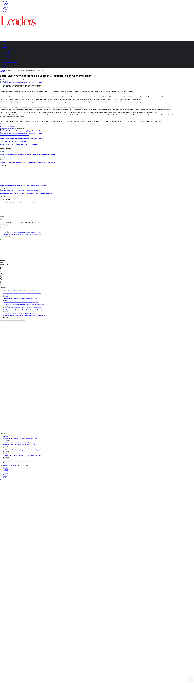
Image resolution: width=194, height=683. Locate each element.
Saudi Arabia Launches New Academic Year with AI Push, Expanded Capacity (27, 155)
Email (2, 219)
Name (2, 216)
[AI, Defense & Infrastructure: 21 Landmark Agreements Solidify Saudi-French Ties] (21, 313)
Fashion (7, 58)
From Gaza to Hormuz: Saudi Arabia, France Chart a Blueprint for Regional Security (24, 310)
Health (7, 60)
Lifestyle (6, 53)
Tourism (8, 52)
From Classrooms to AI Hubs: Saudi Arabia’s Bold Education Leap (23, 186)
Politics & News (8, 43)
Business (5, 44)
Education (5, 70)
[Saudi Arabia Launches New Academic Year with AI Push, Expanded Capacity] (2, 151)
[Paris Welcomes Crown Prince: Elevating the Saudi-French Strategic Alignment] (20, 302)
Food (7, 59)
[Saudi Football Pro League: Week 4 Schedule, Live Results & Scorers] (5, 458)
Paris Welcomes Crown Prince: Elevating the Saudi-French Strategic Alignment (23, 304)
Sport (4, 45)
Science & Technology (10, 62)
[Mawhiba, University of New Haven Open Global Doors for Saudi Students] (19, 190)
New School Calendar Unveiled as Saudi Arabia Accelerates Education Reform (28, 162)
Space (7, 51)
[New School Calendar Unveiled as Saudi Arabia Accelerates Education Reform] (2, 159)
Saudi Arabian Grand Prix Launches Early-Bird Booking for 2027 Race (20, 444)
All (6, 48)
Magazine (5, 4)
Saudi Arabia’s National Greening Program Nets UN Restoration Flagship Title (23, 450)
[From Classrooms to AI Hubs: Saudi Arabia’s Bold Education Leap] (15, 182)
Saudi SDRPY (11, 126)
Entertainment (9, 56)
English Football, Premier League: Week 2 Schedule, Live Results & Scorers (22, 455)
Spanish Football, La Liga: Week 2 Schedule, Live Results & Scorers (20, 298)
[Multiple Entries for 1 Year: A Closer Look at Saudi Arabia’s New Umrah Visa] (20, 290)
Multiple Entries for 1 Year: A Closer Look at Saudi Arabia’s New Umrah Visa (22, 293)
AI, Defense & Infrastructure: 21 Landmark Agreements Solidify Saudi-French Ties (24, 315)
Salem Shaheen (3, 79)
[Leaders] (18, 25)
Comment (3, 214)
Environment (9, 49)
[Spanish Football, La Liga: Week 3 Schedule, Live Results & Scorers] (5, 436)
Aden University (4, 126)
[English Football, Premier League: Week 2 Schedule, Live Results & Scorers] (5, 453)
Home (4, 41)
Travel (5, 47)
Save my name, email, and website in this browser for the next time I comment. (20, 222)
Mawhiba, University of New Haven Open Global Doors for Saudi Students (26, 193)
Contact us (5, 3)
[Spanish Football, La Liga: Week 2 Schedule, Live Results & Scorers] (5, 296)
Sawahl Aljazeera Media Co (10, 465)
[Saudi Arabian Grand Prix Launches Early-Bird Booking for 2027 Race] (19, 442)
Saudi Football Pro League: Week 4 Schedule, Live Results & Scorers (20, 461)
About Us (5, 1)
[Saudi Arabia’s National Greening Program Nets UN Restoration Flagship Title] (5, 447)
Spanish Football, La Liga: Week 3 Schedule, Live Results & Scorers (20, 438)
